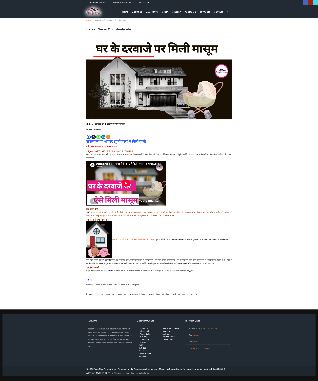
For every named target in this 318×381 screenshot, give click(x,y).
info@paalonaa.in (128, 2)
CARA (141, 345)
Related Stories (169, 337)
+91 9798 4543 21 (102, 2)
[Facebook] (89, 135)
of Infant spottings (210, 328)
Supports (205, 12)
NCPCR (141, 350)
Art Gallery (144, 339)
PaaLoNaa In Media (171, 328)
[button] (228, 12)
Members (196, 335)
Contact (218, 12)
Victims (195, 342)
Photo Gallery (145, 331)
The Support (168, 339)
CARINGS (142, 348)
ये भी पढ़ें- (89, 280)
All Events (152, 12)
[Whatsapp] (98, 135)
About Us (137, 12)
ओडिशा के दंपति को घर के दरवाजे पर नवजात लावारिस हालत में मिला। (133, 239)
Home (125, 12)
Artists (143, 342)
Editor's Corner (144, 2)
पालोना (88, 212)
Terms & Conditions (200, 348)
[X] (93, 135)
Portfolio (190, 12)
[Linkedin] (103, 135)
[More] (108, 135)
